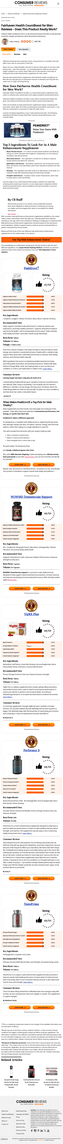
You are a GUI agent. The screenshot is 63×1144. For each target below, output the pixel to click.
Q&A (25, 54)
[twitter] (45, 1130)
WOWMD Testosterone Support (31, 496)
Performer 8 (31, 750)
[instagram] (35, 1130)
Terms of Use (20, 1120)
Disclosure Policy (21, 1130)
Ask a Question (23, 49)
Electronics (5, 1111)
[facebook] (32, 1130)
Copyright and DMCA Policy (22, 1115)
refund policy (29, 457)
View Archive (12, 214)
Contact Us (5, 1124)
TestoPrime (31, 904)
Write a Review (8, 49)
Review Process (6, 1118)
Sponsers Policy (21, 1124)
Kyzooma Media (40, 1140)
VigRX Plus (31, 614)
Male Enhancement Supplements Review (35, 14)
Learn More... (48, 369)
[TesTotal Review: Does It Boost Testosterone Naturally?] (31, 1077)
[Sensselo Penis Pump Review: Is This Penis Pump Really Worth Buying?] (11, 1077)
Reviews (17, 54)
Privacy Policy (20, 1134)
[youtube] (48, 1130)
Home (3, 14)
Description (6, 54)
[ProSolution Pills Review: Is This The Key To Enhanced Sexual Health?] (51, 1077)
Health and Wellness (14, 14)
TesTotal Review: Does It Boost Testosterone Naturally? (31, 1082)
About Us (4, 1121)
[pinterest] (38, 1130)
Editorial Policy (20, 1127)
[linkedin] (41, 1130)
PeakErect (31, 268)
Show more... (12, 580)
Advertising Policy (21, 1111)
